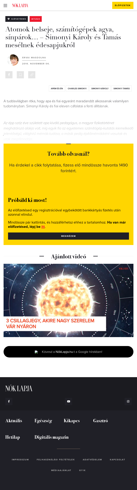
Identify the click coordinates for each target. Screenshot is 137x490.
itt (43, 227)
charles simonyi (77, 88)
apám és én (57, 88)
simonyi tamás (121, 88)
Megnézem (68, 236)
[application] (68, 300)
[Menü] (5, 5)
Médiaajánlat (61, 470)
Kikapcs (72, 420)
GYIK (82, 470)
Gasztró (100, 420)
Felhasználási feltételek (56, 459)
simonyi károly (100, 88)
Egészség (43, 420)
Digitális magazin (52, 436)
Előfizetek (123, 5)
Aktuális (35, 19)
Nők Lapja (20, 5)
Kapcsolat (117, 459)
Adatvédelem (92, 459)
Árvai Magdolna (34, 57)
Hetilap (12, 436)
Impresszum (20, 459)
